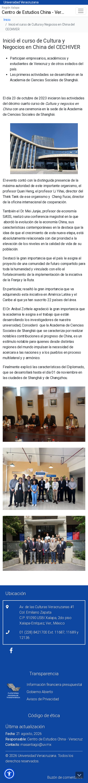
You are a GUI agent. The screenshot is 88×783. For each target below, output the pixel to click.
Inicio (7, 20)
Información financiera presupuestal (54, 684)
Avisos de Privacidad (43, 699)
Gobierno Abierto (40, 692)
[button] (9, 773)
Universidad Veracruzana (21, 2)
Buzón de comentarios (65, 777)
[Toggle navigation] (80, 10)
